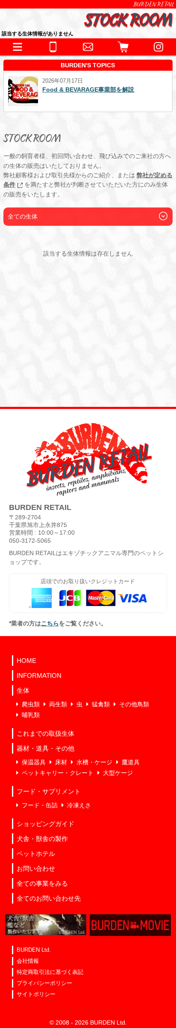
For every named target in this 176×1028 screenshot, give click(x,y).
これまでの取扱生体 (45, 733)
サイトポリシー (36, 994)
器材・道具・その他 (45, 748)
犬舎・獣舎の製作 (42, 838)
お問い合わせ (36, 868)
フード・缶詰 (40, 805)
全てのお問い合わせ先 (49, 898)
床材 (61, 762)
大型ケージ (118, 772)
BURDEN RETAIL (153, 4)
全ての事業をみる (42, 883)
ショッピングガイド (45, 823)
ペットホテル (36, 853)
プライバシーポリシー (44, 983)
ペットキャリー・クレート (58, 772)
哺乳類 (31, 714)
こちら (50, 623)
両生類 (58, 704)
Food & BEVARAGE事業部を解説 (88, 89)
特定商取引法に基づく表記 (50, 972)
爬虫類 (31, 704)
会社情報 (28, 961)
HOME (26, 660)
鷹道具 (131, 762)
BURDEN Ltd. (34, 950)
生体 (23, 690)
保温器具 (34, 762)
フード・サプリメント (49, 791)
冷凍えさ (79, 805)
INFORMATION (39, 675)
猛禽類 (101, 704)
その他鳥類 (134, 704)
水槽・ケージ (94, 762)
